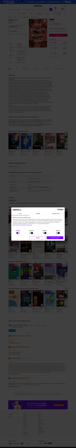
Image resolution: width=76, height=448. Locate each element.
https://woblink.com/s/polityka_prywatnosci (22, 225)
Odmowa (38, 237)
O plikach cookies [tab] (56, 213)
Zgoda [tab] (20, 213)
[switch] (31, 233)
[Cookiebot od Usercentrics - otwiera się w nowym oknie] (58, 210)
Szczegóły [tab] (38, 213)
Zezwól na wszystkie (55, 237)
